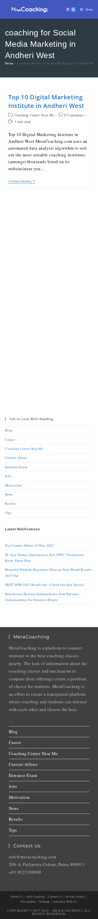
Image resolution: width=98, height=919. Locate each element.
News (9, 494)
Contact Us (55, 896)
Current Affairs (16, 457)
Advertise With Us (65, 901)
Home (9, 63)
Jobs (8, 476)
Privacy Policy (75, 896)
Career (10, 439)
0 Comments (73, 115)
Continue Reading (21, 181)
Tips (8, 512)
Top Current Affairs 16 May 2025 (29, 545)
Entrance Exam (16, 467)
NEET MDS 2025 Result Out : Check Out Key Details (44, 584)
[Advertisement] (49, 250)
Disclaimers (28, 901)
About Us (16, 896)
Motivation (13, 485)
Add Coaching (35, 896)
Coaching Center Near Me (34, 115)
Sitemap (44, 901)
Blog (8, 430)
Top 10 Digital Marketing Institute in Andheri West (46, 101)
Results (10, 503)
